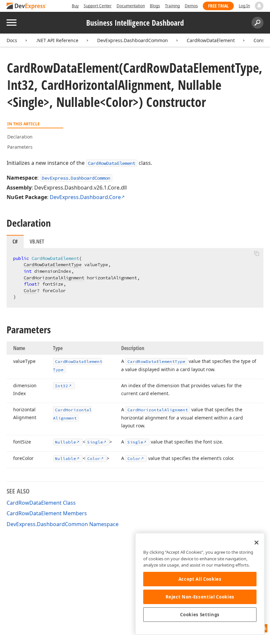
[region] (200, 584)
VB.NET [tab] (37, 241)
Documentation (131, 6)
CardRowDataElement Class (41, 502)
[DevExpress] (27, 6)
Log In (244, 6)
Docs (12, 40)
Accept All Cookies (200, 579)
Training (172, 6)
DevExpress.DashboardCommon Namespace (63, 524)
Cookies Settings (200, 615)
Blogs (155, 6)
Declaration (20, 137)
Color (30, 290)
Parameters (20, 147)
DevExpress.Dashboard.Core (85, 197)
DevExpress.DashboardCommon (132, 40)
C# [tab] (15, 241)
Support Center (98, 6)
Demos (191, 6)
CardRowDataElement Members (47, 513)
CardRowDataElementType (53, 264)
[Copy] (256, 253)
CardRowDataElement (211, 40)
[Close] (256, 542)
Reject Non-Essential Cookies (200, 597)
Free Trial (218, 6)
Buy (75, 6)
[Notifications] (259, 6)
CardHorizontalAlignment (54, 278)
